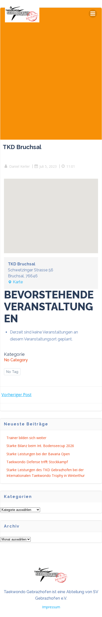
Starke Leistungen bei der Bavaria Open (38, 454)
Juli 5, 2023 (48, 166)
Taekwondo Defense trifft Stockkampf (37, 461)
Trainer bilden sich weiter (26, 437)
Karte (15, 282)
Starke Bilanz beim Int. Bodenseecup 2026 (40, 445)
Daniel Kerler (19, 166)
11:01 (70, 166)
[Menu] (93, 13)
